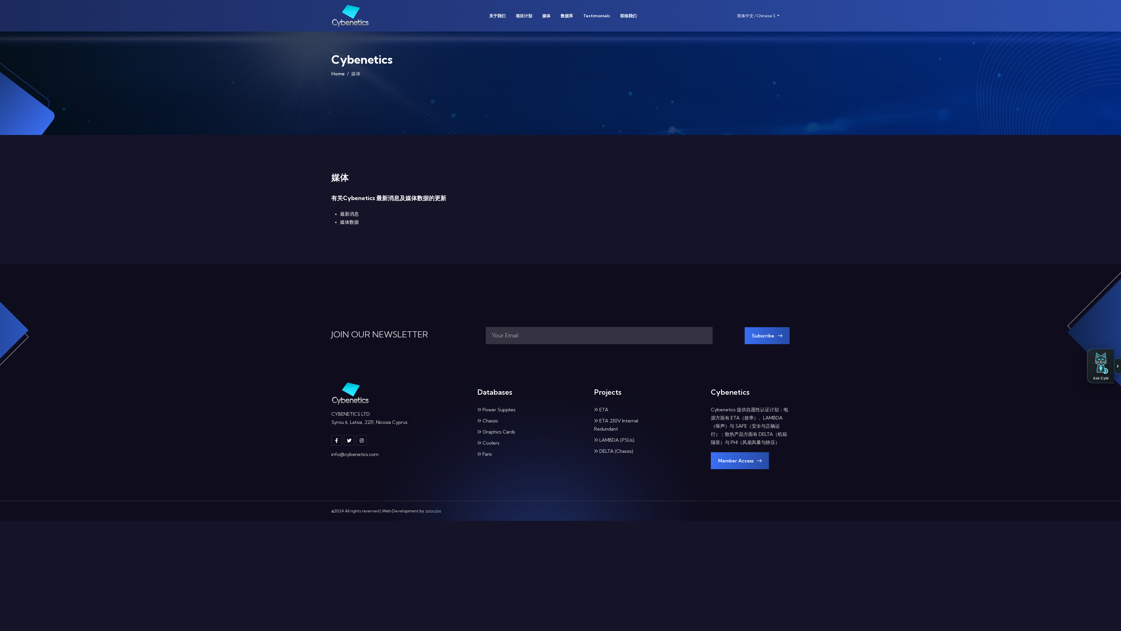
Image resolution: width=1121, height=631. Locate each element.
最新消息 (349, 214)
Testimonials (596, 15)
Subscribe (763, 336)
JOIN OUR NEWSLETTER (379, 334)
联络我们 (628, 15)
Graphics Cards (499, 432)
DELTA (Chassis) (616, 451)
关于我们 (497, 15)
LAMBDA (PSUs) (616, 440)
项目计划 (524, 15)
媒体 (546, 15)
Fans (487, 454)
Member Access (736, 461)
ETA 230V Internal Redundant (616, 425)
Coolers (491, 443)
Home (338, 74)
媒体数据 (349, 222)
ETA (603, 409)
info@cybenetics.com (355, 454)
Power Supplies (499, 409)
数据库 (567, 15)
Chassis (490, 421)
